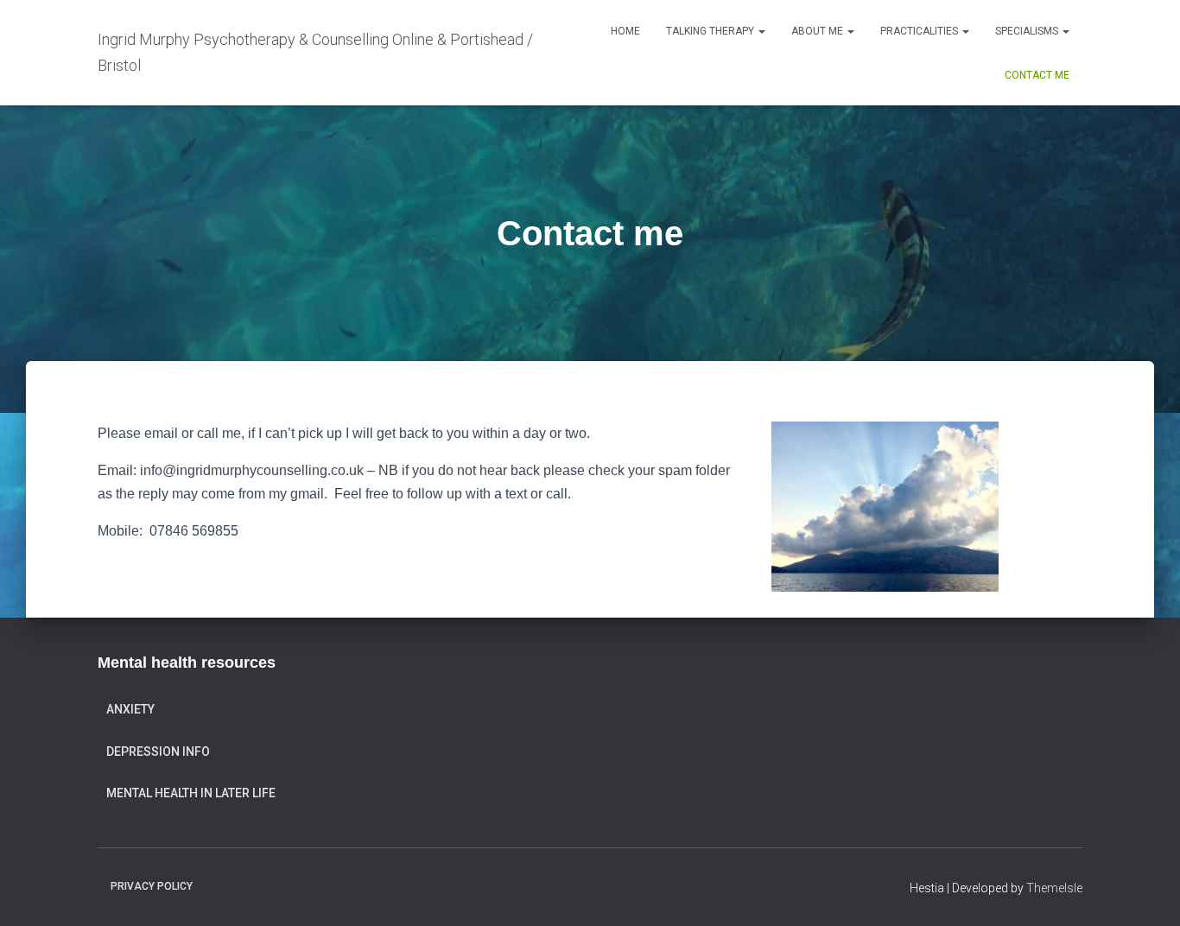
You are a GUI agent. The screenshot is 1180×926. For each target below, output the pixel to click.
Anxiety (130, 709)
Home (625, 31)
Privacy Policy (152, 886)
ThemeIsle (1054, 888)
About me (818, 31)
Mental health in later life (191, 793)
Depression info (158, 751)
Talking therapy (711, 31)
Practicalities (920, 31)
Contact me (1037, 75)
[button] (761, 31)
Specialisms (1028, 31)
